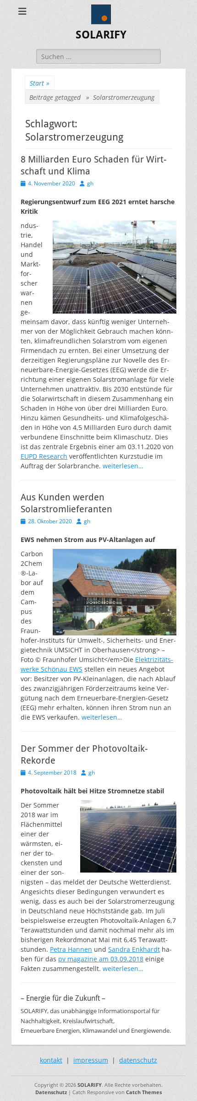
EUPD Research (44, 456)
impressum (90, 1060)
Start (39, 83)
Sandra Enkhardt (134, 949)
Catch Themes (144, 1092)
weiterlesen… (123, 465)
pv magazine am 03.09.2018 (100, 959)
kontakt (51, 1060)
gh (90, 183)
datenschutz (138, 1060)
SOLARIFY (101, 34)
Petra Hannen (71, 949)
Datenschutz (51, 1092)
